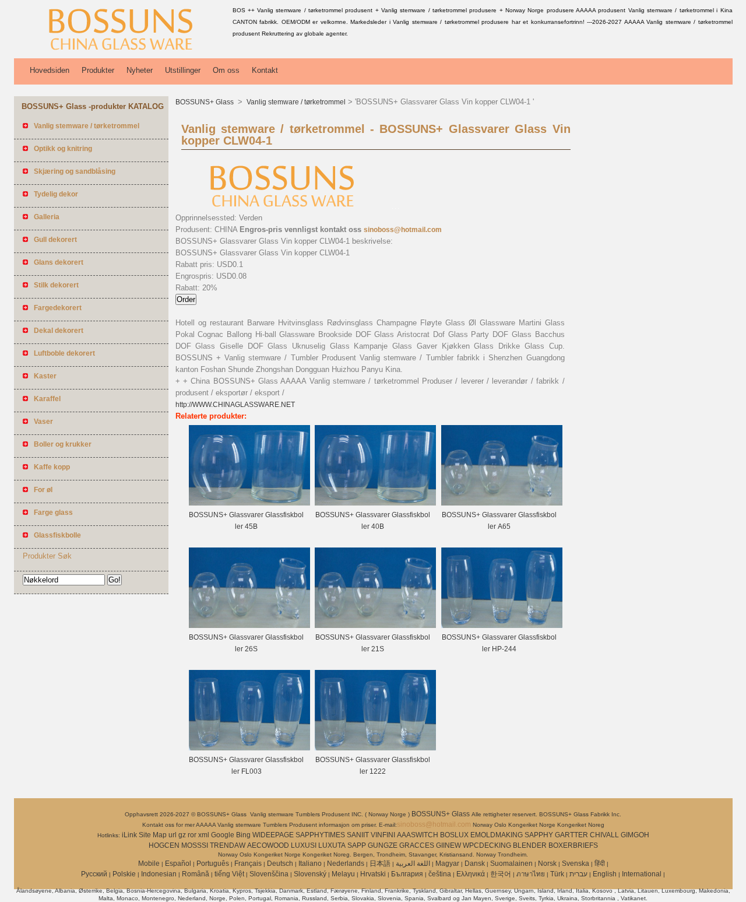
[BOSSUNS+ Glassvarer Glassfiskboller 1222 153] (375, 748)
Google (222, 834)
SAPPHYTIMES (320, 834)
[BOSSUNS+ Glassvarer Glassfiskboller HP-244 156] (501, 625)
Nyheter (139, 70)
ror (192, 834)
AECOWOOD (268, 845)
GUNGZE (382, 845)
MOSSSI (194, 845)
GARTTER (571, 834)
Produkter (98, 70)
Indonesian (159, 874)
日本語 (380, 863)
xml (203, 834)
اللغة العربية (413, 863)
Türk (557, 874)
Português (212, 863)
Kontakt (265, 70)
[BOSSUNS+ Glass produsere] (121, 49)
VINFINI (383, 834)
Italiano (310, 863)
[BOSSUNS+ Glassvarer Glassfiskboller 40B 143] (375, 503)
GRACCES (416, 845)
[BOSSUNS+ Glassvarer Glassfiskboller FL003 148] (249, 748)
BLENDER (530, 845)
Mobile (149, 863)
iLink (129, 834)
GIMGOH (635, 834)
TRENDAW (227, 845)
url (172, 834)
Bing (243, 834)
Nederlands (345, 863)
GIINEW (448, 845)
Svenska (575, 863)
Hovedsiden (49, 70)
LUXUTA (332, 845)
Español (178, 863)
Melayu (343, 874)
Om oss (226, 70)
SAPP (356, 845)
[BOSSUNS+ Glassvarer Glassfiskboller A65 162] (501, 503)
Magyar (447, 863)
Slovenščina (268, 874)
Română (195, 874)
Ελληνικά (470, 874)
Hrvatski (373, 874)
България (407, 874)
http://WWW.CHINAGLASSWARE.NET (235, 404)
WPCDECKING (487, 845)
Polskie (124, 874)
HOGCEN (164, 845)
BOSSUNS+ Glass (205, 102)
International (641, 874)
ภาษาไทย (530, 874)
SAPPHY (539, 834)
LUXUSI (303, 845)
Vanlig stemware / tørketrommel (295, 102)
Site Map (153, 834)
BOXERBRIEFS (573, 845)
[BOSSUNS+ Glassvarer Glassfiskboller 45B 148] (249, 503)
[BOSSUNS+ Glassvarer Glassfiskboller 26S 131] (249, 625)
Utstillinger (182, 70)
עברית (578, 874)
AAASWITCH (417, 834)
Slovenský (310, 874)
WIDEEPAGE (273, 834)
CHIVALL (604, 834)
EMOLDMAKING (496, 834)
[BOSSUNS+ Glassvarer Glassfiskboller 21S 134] (375, 625)
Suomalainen (511, 863)
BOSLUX (454, 834)
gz (182, 834)
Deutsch (280, 863)
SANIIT (358, 834)
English (605, 874)
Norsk (547, 863)
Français (248, 863)
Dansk (475, 863)
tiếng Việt (229, 874)
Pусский (94, 874)
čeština (439, 874)
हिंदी (599, 863)
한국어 (500, 874)
